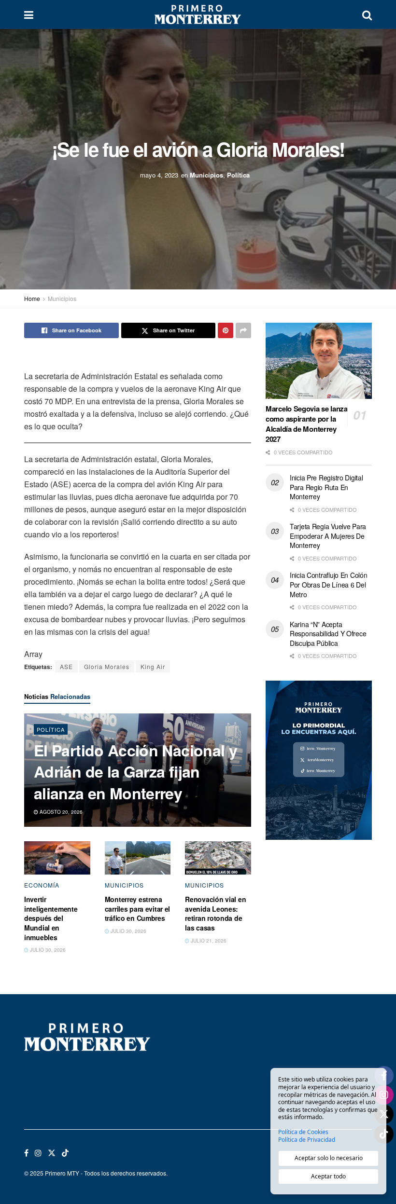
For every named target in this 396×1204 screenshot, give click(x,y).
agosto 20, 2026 (60, 811)
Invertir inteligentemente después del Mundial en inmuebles (51, 918)
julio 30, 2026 (47, 949)
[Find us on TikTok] (65, 1153)
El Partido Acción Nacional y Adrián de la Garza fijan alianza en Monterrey (135, 772)
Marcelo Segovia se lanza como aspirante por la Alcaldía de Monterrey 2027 (307, 423)
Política (238, 174)
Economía (41, 885)
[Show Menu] (28, 14)
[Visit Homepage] (197, 14)
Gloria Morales (106, 666)
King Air (153, 666)
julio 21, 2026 (207, 940)
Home (32, 298)
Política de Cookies (303, 1132)
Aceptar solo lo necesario (329, 1158)
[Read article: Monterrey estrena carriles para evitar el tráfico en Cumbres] (138, 857)
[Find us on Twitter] (52, 1153)
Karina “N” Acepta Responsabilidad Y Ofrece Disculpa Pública (328, 633)
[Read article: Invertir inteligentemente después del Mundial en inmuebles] (57, 857)
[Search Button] (367, 14)
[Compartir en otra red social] (243, 330)
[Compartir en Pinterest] (225, 330)
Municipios (206, 174)
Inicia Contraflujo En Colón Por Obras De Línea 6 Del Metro (328, 584)
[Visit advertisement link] (319, 760)
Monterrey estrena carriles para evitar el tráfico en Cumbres (137, 908)
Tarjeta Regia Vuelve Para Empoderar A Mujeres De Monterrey (328, 535)
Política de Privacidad (306, 1140)
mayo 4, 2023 (159, 174)
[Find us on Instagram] (38, 1153)
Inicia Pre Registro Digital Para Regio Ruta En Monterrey (326, 487)
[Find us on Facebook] (26, 1153)
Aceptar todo (328, 1176)
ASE (66, 666)
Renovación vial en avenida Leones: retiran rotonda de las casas (215, 913)
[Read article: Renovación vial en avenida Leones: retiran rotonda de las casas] (218, 857)
